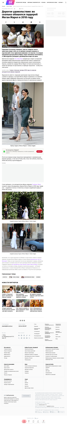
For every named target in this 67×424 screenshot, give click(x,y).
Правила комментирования (48, 340)
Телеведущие (37, 333)
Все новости (7, 347)
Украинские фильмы (29, 367)
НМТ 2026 (48, 370)
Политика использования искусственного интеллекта (48, 328)
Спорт (26, 379)
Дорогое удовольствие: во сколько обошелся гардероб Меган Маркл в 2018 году (28, 6)
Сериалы (27, 373)
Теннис (26, 384)
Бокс (26, 380)
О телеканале (37, 331)
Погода (5, 358)
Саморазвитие (49, 372)
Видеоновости (7, 354)
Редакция (36, 326)
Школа (47, 369)
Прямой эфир (7, 352)
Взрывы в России (28, 358)
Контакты (57, 327)
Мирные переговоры (29, 352)
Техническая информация (58, 325)
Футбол (26, 382)
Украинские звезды (21, 2)
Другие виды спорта (29, 388)
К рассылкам (26, 395)
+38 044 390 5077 (22, 326)
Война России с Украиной (31, 347)
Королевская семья (52, 2)
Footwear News (36, 184)
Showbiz (3, 6)
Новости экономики (9, 364)
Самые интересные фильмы (31, 366)
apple (46, 412)
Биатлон (26, 386)
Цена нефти (6, 366)
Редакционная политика (37, 329)
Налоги (5, 373)
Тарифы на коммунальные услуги (11, 371)
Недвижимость (8, 379)
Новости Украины (8, 350)
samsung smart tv (61, 412)
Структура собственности (59, 332)
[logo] (10, 2)
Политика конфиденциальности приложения (49, 333)
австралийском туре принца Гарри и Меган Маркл (25, 264)
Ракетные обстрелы (29, 349)
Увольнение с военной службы (52, 349)
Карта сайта (58, 336)
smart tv (53, 412)
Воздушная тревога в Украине (31, 354)
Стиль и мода (9, 6)
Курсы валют (7, 367)
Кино (26, 364)
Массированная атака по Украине (32, 356)
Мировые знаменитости (34, 2)
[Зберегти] (40, 22)
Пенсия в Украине (8, 374)
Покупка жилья (7, 382)
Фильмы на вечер (28, 369)
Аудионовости (7, 356)
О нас (35, 324)
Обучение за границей (50, 374)
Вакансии (57, 329)
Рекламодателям (37, 335)
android (38, 412)
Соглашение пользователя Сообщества (48, 336)
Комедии (27, 371)
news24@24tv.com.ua (7, 326)
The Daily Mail (18, 59)
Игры (57, 338)
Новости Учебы (49, 364)
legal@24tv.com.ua (50, 406)
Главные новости (8, 349)
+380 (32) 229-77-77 (43, 404)
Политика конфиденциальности (49, 325)
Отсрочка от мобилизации (51, 356)
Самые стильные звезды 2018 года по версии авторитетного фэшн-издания (19, 71)
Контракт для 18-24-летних (51, 354)
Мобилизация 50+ (49, 350)
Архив (57, 334)
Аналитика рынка (8, 380)
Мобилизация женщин (50, 352)
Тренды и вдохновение (9, 384)
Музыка (44, 2)
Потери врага (28, 359)
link (19, 335)
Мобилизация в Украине (52, 347)
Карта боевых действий (30, 350)
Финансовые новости (8, 369)
